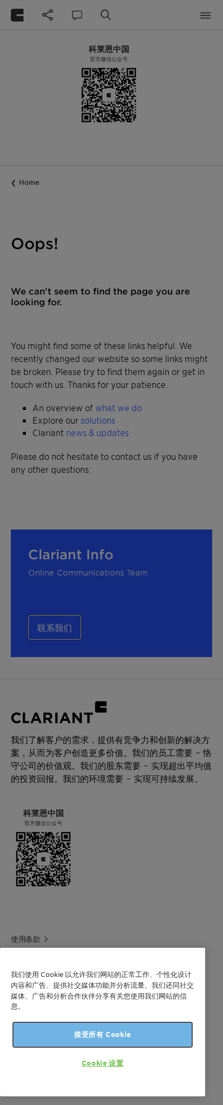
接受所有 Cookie (102, 1034)
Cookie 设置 (103, 1063)
